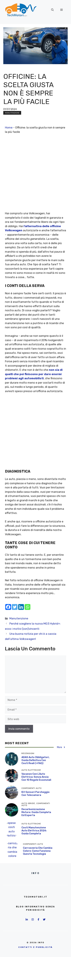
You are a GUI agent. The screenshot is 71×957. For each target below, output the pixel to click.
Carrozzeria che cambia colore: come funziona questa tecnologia (37, 850)
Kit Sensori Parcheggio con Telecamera (35, 794)
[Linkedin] (21, 607)
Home (9, 127)
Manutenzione (12, 113)
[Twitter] (15, 607)
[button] (52, 10)
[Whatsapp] (27, 607)
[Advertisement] (35, 175)
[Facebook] (8, 607)
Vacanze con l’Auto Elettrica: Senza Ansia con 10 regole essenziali (36, 776)
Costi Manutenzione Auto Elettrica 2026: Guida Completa (34, 830)
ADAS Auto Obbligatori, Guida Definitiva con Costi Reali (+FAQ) (35, 760)
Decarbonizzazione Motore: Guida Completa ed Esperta (36, 812)
